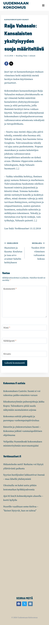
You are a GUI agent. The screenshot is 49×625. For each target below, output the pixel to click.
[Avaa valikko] (43, 5)
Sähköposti (9, 340)
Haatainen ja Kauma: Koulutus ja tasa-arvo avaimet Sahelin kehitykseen (13, 253)
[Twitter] (24, 604)
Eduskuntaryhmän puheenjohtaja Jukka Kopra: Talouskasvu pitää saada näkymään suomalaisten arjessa (23, 405)
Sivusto (7, 353)
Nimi (6, 327)
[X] (11, 64)
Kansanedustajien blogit (16, 20)
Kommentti (10, 288)
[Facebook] (6, 64)
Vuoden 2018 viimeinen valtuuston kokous (38, 251)
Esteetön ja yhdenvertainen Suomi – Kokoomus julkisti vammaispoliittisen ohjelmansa (22, 431)
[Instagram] (30, 604)
